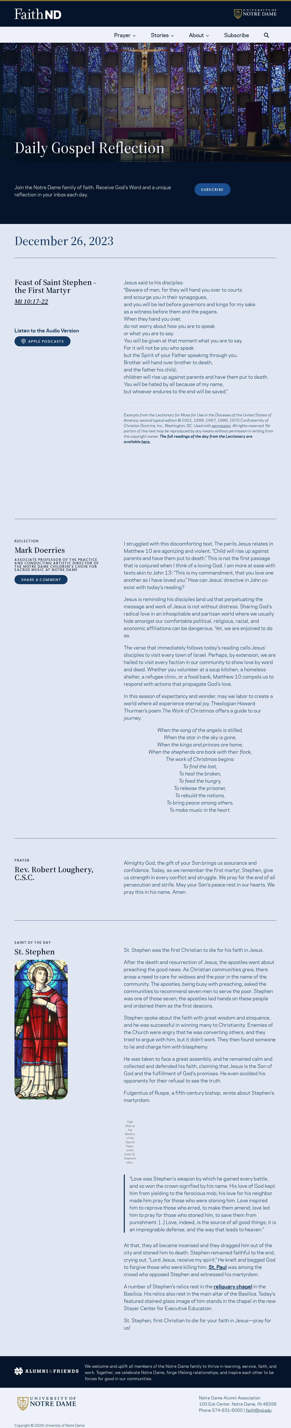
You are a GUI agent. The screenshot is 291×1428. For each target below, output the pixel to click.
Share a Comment (41, 580)
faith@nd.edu (259, 1410)
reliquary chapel (233, 1286)
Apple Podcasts (46, 341)
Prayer (122, 34)
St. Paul (218, 1266)
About (196, 34)
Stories (160, 34)
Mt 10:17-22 (31, 301)
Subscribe (236, 34)
